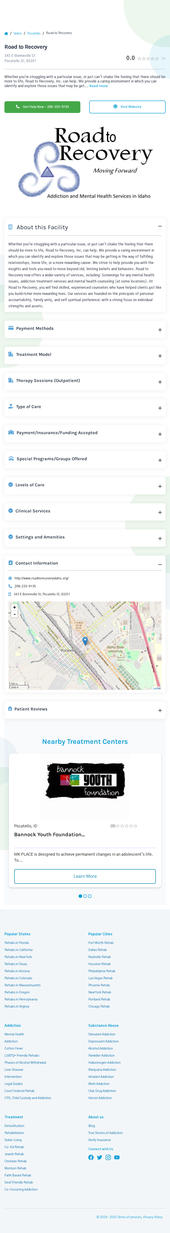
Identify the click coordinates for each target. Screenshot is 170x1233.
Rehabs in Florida (16, 943)
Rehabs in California (18, 950)
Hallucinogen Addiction (104, 1062)
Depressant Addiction (103, 1041)
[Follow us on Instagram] (108, 1157)
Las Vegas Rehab (100, 978)
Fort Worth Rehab (101, 943)
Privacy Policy (152, 1217)
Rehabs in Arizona (17, 971)
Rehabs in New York (18, 957)
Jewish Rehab (14, 1154)
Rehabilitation (14, 1133)
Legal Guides (13, 1084)
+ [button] (14, 607)
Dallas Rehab (97, 950)
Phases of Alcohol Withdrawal (25, 1062)
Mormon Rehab (15, 1168)
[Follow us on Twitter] (99, 1157)
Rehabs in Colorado (18, 978)
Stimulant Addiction (101, 1034)
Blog (91, 1126)
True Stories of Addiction (105, 1133)
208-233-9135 (25, 586)
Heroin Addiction (100, 1098)
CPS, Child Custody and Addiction (27, 1098)
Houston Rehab (99, 964)
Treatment (13, 1117)
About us (96, 1117)
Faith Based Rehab (17, 1175)
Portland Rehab (99, 999)
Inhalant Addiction (101, 1076)
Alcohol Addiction (100, 1048)
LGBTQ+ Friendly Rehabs (21, 1055)
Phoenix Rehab (99, 985)
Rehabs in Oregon (17, 992)
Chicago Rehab (99, 1006)
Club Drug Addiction (102, 1091)
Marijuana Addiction (102, 1069)
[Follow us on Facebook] (91, 1157)
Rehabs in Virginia (16, 1006)
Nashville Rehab (99, 957)
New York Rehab (99, 992)
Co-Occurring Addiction (21, 1189)
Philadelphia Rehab (101, 971)
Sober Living (13, 1140)
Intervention (13, 1076)
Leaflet (156, 688)
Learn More (85, 876)
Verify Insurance (99, 1140)
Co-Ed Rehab (14, 1147)
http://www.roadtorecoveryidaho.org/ (42, 578)
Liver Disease (13, 1069)
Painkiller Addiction (101, 1055)
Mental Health (14, 1034)
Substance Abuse (103, 1025)
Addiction (12, 1025)
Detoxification (14, 1126)
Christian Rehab (15, 1161)
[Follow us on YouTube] (117, 1157)
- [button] (14, 614)
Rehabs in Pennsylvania (20, 999)
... (96, 86)
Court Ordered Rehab (19, 1091)
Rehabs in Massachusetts (22, 985)
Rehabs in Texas (15, 964)
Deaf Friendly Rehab (18, 1182)
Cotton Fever (13, 1048)
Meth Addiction (99, 1084)
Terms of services (129, 1217)
